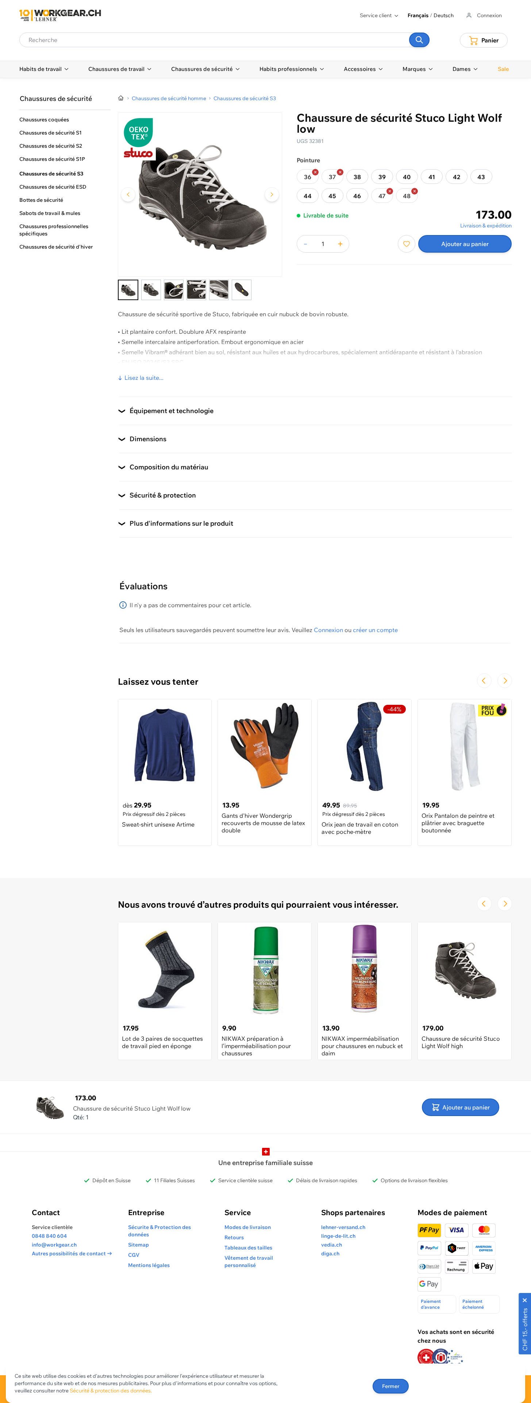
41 (431, 177)
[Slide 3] (174, 290)
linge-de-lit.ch (338, 1236)
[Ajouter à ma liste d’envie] (406, 244)
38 (357, 177)
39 (382, 177)
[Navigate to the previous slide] (484, 680)
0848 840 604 (49, 1236)
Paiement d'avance (431, 1304)
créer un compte (375, 630)
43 (481, 177)
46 (357, 196)
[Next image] (272, 194)
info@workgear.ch (54, 1244)
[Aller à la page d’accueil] (121, 98)
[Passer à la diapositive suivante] (504, 680)
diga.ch (330, 1253)
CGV (133, 1255)
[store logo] (60, 15)
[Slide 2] (151, 290)
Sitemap (138, 1244)
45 (332, 196)
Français (418, 15)
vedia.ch (331, 1244)
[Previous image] (128, 194)
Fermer (390, 1386)
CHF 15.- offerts (524, 1329)
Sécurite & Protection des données (159, 1231)
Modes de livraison (247, 1227)
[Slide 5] (219, 290)
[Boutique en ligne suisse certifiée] (426, 1357)
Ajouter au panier (465, 243)
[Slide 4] (196, 290)
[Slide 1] (128, 290)
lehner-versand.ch (343, 1227)
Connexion (328, 630)
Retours (234, 1237)
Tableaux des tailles (248, 1247)
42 (456, 177)
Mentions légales (149, 1265)
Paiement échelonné (473, 1304)
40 (407, 177)
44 (308, 196)
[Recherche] (419, 40)
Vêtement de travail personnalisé (248, 1261)
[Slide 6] (241, 290)
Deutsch (444, 15)
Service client (376, 15)
